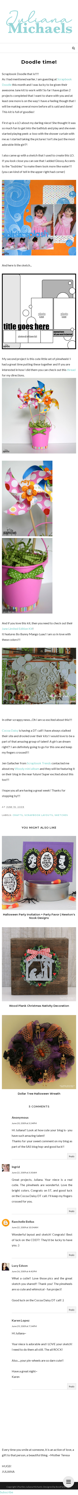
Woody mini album (27, 768)
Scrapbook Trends (39, 763)
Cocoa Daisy (10, 730)
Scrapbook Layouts (38, 815)
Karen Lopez (21, 1320)
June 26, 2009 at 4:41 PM (24, 1271)
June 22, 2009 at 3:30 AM (24, 1172)
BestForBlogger (64, 1487)
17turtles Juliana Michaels (29, 1487)
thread (71, 369)
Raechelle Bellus (23, 1221)
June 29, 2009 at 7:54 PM (24, 1326)
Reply (71, 1156)
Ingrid (16, 1166)
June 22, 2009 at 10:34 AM (25, 1227)
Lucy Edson (20, 1265)
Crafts (18, 815)
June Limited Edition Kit (17, 628)
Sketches (61, 815)
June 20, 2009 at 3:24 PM (24, 1123)
